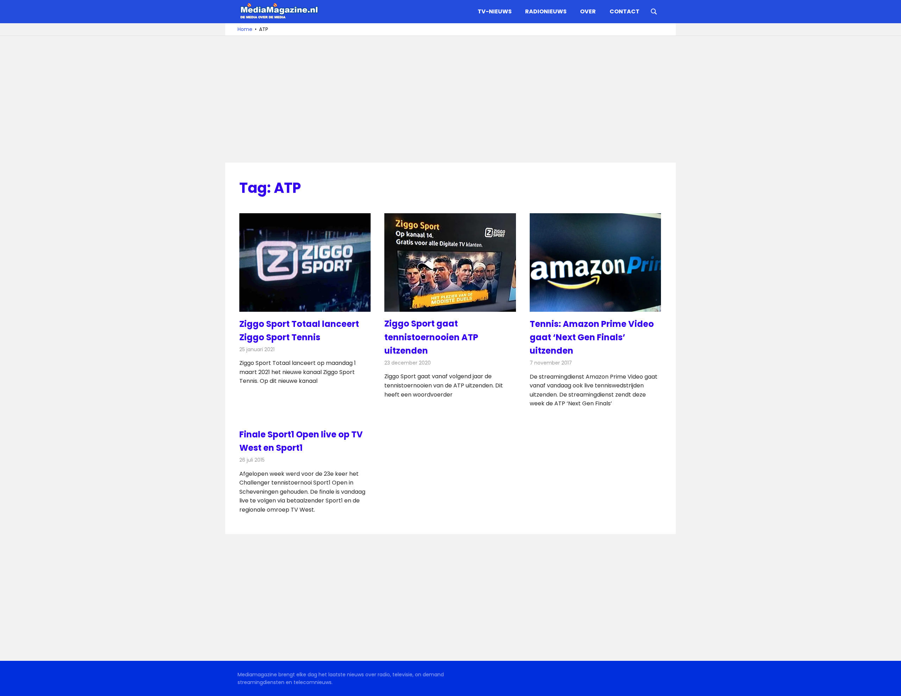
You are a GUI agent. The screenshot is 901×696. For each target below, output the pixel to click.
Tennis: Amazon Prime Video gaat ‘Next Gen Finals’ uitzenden (592, 337)
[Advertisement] (450, 99)
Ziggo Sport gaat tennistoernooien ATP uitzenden (431, 337)
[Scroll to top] (890, 685)
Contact (624, 11)
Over (588, 11)
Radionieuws (546, 11)
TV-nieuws (495, 11)
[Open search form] (654, 11)
